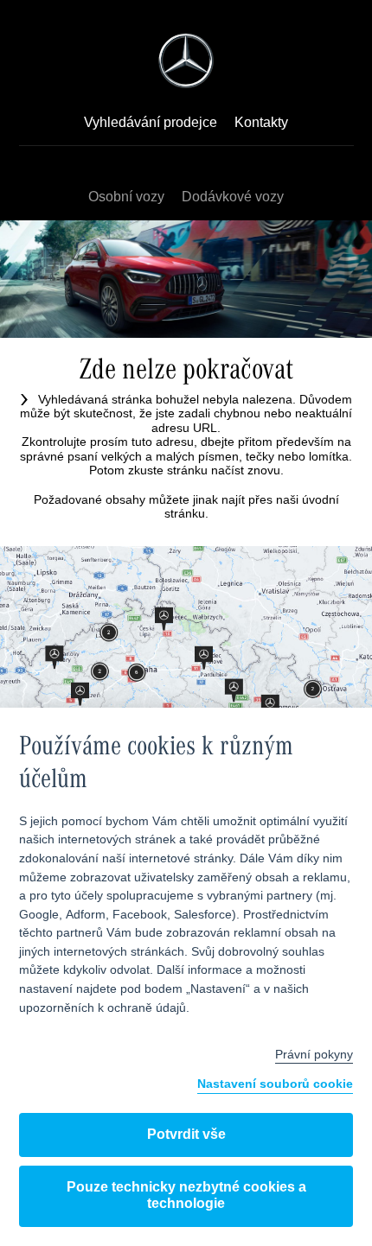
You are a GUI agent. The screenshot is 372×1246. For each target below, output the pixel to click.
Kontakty (261, 123)
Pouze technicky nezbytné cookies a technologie (186, 1195)
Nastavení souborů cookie (275, 1085)
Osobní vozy (126, 197)
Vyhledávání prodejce (150, 123)
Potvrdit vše (186, 1135)
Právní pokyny (314, 1055)
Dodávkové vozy (233, 197)
